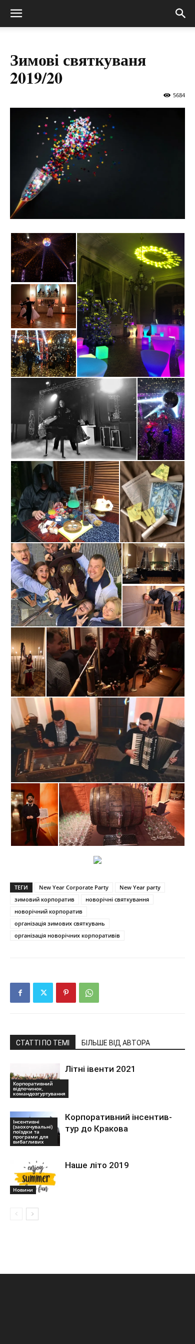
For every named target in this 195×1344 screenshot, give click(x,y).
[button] (16, 13)
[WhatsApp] (89, 993)
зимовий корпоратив (44, 899)
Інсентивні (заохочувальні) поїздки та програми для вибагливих (32, 1131)
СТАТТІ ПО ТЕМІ (43, 1043)
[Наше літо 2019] (35, 1177)
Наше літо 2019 (97, 1165)
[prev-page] (16, 1214)
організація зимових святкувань (59, 923)
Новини (23, 1189)
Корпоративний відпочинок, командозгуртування (39, 1088)
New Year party (140, 887)
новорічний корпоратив (48, 911)
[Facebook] (20, 993)
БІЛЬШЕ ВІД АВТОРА (116, 1043)
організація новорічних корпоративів (67, 935)
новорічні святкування (117, 899)
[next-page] (32, 1214)
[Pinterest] (66, 993)
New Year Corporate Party (73, 887)
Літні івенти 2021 (100, 1069)
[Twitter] (43, 993)
